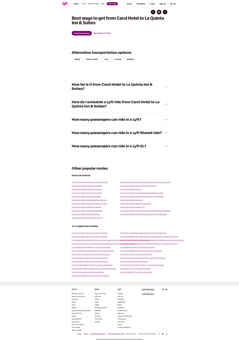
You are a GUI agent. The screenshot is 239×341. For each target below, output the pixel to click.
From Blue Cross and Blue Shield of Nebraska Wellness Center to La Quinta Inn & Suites (104, 244)
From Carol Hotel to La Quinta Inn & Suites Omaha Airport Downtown (145, 211)
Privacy (86, 334)
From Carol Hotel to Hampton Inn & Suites (135, 204)
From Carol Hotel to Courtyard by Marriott (87, 218)
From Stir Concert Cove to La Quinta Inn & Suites (89, 233)
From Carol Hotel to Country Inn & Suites (87, 193)
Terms (79, 334)
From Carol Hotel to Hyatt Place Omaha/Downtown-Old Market (143, 214)
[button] (119, 86)
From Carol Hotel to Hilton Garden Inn (86, 214)
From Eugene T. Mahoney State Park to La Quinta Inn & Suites (94, 269)
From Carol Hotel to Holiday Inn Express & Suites (90, 182)
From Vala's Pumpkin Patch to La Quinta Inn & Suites (91, 247)
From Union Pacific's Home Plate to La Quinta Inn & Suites (93, 251)
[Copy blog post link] (165, 12)
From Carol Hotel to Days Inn (130, 189)
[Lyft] (65, 4)
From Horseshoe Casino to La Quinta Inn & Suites (90, 258)
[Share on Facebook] (159, 12)
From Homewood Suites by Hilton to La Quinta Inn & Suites (141, 265)
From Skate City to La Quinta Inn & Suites (135, 269)
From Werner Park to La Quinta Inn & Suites (136, 254)
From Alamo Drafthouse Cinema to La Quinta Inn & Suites (141, 251)
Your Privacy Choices (114, 334)
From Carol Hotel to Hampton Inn (132, 207)
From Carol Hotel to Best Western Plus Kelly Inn (89, 200)
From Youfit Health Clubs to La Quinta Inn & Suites (90, 276)
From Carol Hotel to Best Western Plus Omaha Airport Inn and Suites (145, 182)
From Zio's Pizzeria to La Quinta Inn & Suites (88, 272)
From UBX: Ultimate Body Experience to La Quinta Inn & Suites (143, 233)
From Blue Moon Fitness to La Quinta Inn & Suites (90, 261)
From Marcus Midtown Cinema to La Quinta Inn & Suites (92, 265)
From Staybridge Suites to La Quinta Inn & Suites (89, 237)
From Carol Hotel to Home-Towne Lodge (86, 196)
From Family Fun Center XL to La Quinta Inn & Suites (91, 254)
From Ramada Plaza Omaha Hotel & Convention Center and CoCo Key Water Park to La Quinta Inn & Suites (110, 240)
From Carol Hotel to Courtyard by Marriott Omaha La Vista (141, 193)
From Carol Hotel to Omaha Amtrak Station (87, 211)
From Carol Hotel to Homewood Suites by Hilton (89, 204)
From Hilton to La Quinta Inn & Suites (133, 261)
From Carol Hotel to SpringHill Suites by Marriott (138, 186)
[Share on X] (153, 12)
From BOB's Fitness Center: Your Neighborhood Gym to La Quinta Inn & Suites (148, 244)
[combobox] (173, 4)
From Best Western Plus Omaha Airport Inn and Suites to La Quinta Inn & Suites (149, 237)
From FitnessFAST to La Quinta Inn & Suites (136, 272)
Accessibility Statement (97, 334)
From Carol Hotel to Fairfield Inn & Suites (87, 186)
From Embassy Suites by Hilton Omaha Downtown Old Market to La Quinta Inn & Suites (152, 240)
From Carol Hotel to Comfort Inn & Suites (87, 189)
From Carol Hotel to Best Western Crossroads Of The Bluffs (141, 196)
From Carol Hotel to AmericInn (131, 200)
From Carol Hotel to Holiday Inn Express (86, 207)
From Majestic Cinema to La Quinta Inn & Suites (137, 247)
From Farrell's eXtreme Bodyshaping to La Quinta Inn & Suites (142, 258)
